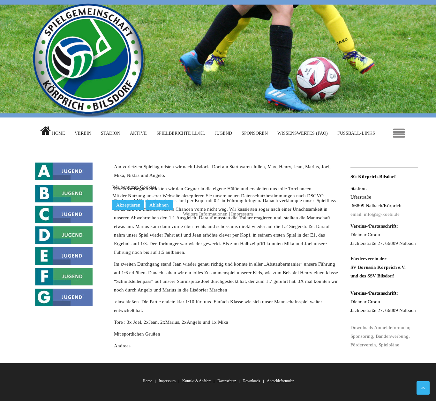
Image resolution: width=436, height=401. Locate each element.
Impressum (242, 213)
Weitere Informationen (205, 213)
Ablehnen (159, 205)
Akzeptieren (128, 205)
